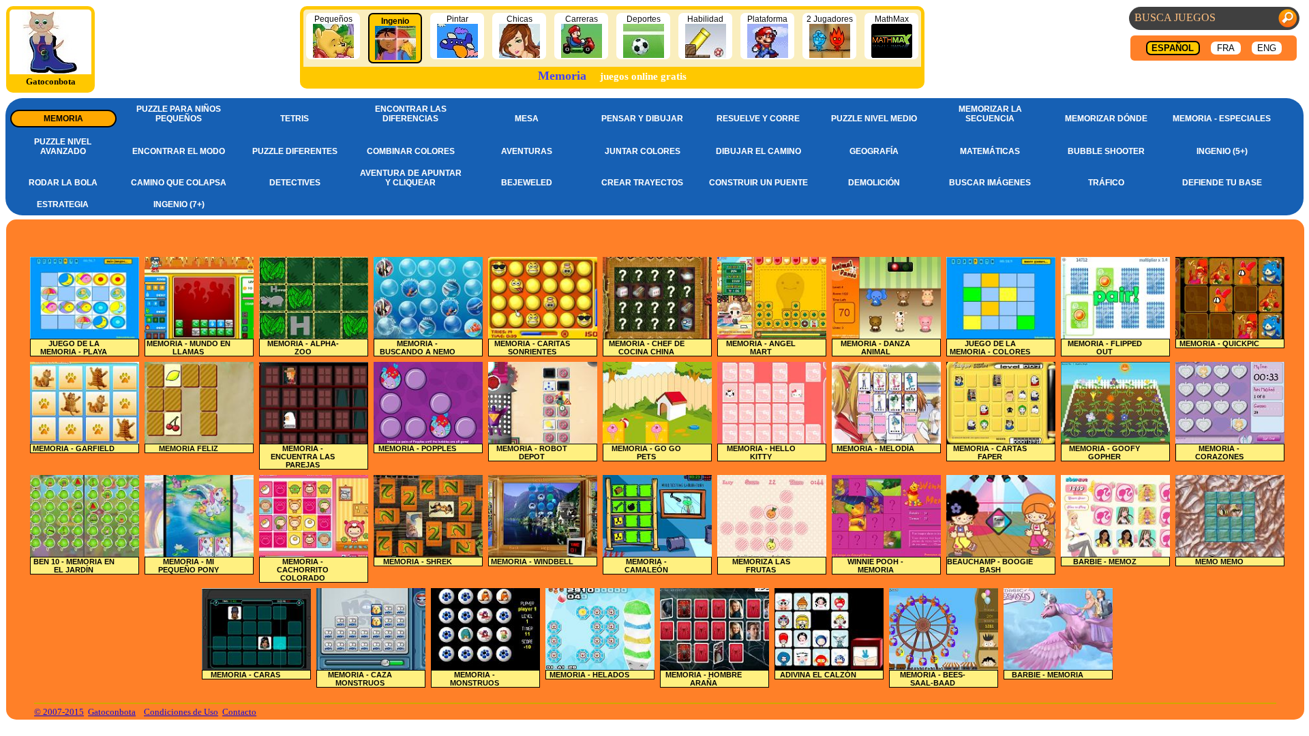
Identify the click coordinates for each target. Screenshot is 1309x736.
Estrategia (63, 204)
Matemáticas (990, 151)
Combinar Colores (411, 151)
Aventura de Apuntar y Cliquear (411, 177)
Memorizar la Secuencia (990, 113)
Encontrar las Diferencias (411, 113)
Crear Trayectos (642, 182)
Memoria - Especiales (1222, 118)
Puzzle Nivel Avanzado (62, 146)
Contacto (239, 712)
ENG (1266, 48)
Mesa (527, 118)
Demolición (874, 182)
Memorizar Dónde (1106, 118)
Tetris (294, 118)
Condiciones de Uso (181, 712)
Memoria (63, 118)
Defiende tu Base (1222, 182)
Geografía (874, 151)
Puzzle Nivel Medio (874, 118)
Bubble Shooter (1106, 151)
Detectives (294, 182)
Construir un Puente (758, 182)
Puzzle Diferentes (294, 151)
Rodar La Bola (63, 182)
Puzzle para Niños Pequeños (178, 113)
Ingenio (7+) (179, 204)
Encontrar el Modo (178, 151)
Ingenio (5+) (1222, 151)
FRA (1226, 48)
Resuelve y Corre (758, 118)
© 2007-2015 (59, 712)
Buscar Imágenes (990, 182)
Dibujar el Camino (758, 151)
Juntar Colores (642, 151)
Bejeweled (526, 182)
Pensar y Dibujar (642, 118)
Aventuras (526, 151)
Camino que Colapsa (178, 182)
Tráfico (1106, 182)
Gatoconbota (112, 712)
